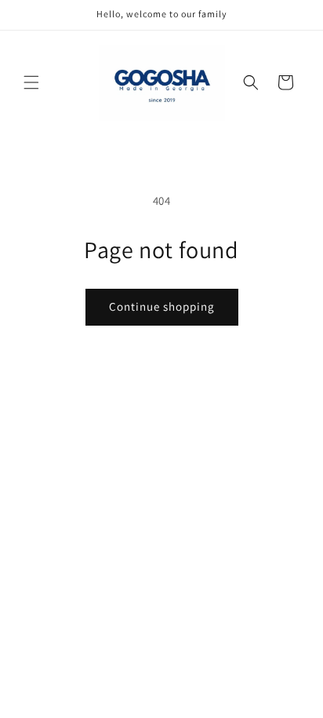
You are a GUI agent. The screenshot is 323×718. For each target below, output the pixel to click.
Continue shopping (162, 306)
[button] (31, 82)
